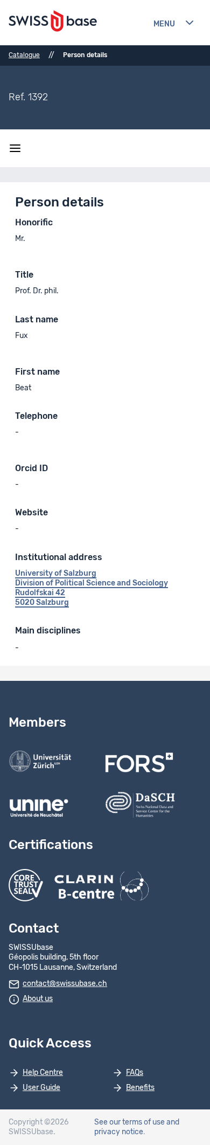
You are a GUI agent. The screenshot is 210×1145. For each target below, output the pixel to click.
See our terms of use (129, 1122)
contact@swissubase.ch (65, 984)
